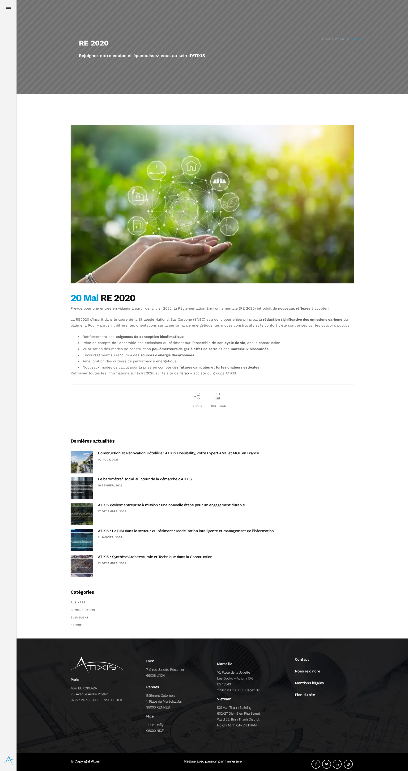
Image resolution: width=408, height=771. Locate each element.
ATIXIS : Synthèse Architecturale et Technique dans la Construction (155, 557)
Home (326, 39)
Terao (184, 373)
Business (78, 602)
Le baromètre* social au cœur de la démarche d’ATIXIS (145, 479)
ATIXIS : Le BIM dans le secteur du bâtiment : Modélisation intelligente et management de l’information (186, 531)
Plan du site (305, 694)
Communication (83, 610)
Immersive (233, 761)
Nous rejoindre (307, 671)
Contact (302, 659)
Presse (340, 39)
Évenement (79, 617)
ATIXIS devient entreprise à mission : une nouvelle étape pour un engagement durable (171, 505)
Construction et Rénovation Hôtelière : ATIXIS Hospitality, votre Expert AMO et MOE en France (178, 453)
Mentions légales (309, 683)
